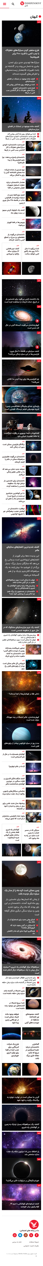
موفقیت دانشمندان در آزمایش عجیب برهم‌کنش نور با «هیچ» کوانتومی (14, 511)
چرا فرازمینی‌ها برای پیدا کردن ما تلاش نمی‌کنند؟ (23, 381)
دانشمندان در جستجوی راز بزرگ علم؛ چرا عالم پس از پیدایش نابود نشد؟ (21, 592)
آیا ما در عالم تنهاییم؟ (17, 766)
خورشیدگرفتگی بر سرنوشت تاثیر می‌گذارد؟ (22, 1180)
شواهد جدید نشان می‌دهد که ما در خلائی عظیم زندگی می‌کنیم (14, 472)
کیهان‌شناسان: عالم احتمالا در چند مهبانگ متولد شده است (22, 719)
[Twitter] (31, 1235)
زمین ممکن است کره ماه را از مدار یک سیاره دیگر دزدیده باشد (22, 892)
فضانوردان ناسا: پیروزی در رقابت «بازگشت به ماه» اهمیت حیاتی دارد (21, 435)
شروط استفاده (34, 1242)
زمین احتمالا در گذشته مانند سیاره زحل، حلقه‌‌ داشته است (19, 983)
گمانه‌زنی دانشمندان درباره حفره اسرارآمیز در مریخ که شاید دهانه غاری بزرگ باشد (32, 1051)
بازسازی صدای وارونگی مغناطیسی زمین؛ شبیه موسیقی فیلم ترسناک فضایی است (22, 408)
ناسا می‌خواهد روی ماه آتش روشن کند (20, 85)
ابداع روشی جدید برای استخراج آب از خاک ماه (21, 920)
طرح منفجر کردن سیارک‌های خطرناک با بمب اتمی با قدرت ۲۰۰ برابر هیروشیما (22, 54)
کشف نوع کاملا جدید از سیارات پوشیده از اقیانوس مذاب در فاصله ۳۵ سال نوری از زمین (14, 199)
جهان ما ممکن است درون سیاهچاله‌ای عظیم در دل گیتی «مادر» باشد (20, 581)
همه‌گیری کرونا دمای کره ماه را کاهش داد (21, 932)
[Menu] (4, 4)
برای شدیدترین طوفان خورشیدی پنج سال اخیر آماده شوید (20, 979)
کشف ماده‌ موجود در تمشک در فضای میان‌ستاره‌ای (21, 80)
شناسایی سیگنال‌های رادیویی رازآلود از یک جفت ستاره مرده (14, 792)
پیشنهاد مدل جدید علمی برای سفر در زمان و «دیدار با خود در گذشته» (14, 806)
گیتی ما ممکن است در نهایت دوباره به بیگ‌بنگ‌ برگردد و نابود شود (23, 1099)
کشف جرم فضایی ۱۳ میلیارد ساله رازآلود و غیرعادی (12, 251)
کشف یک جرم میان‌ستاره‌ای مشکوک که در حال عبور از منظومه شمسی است (21, 629)
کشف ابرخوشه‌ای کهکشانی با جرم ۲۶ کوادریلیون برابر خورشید (24, 1205)
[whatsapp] (15, 1235)
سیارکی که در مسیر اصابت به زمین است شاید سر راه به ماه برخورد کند (31, 834)
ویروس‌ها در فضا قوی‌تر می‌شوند (16, 224)
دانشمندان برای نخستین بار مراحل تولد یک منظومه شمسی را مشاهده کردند (14, 483)
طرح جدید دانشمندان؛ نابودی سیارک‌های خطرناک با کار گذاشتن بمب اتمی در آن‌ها (20, 90)
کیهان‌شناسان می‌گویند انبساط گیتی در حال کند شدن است (22, 326)
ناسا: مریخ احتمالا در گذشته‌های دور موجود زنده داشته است (15, 1005)
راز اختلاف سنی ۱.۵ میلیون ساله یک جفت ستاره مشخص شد (22, 1153)
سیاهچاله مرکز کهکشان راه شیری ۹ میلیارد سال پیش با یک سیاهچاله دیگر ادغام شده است (21, 970)
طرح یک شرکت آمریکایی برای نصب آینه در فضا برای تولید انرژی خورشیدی (12, 1050)
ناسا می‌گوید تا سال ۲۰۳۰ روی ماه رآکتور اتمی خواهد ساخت (31, 251)
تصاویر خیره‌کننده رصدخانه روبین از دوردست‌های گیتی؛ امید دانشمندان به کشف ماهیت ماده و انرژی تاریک (14, 652)
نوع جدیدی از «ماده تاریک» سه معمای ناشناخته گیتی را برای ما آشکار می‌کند (14, 172)
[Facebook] (37, 1235)
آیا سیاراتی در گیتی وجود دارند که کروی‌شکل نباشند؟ (22, 926)
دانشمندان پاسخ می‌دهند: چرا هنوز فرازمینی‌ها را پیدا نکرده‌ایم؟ (13, 160)
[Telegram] (20, 1235)
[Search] (13, 4)
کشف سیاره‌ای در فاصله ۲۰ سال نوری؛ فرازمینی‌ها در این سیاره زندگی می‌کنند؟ (23, 353)
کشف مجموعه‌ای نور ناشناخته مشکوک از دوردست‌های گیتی (32, 1018)
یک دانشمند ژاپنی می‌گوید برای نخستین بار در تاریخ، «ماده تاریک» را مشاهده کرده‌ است (21, 300)
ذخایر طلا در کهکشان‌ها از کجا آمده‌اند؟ (24, 694)
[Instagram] (26, 1235)
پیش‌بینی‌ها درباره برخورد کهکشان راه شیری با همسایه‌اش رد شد (21, 587)
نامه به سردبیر (17, 1242)
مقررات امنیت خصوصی (31, 1245)
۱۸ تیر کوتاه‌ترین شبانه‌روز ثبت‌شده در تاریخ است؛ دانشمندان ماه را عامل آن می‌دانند (15, 497)
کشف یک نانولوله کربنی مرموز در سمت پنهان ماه (13, 211)
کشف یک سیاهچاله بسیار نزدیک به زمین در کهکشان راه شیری (22, 1126)
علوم (39, 22)
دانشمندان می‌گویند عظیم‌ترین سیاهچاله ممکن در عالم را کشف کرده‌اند (13, 459)
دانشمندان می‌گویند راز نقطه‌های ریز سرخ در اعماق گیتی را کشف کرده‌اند (14, 237)
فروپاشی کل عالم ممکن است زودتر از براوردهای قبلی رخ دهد (14, 666)
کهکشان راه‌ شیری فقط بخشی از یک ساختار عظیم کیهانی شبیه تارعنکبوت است (11, 835)
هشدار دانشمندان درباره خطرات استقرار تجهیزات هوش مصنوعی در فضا (15, 185)
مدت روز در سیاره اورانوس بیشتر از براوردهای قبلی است (21, 745)
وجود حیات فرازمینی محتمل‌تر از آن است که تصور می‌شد (13, 817)
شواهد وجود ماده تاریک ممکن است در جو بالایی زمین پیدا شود (12, 1018)
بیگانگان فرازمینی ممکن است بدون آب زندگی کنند (14, 446)
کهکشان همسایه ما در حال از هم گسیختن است (14, 756)
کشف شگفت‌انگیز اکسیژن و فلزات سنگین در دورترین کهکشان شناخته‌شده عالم (14, 781)
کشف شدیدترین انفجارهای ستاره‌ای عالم (22, 548)
